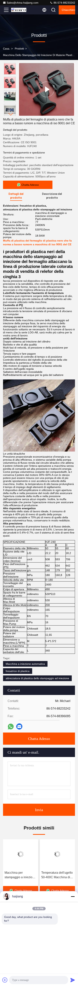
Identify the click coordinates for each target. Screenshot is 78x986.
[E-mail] (19, 726)
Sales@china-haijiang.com (22, 2)
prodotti (19, 48)
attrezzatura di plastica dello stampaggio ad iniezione (37, 678)
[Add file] (5, 980)
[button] (11, 114)
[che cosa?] (11, 726)
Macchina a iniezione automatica (25, 663)
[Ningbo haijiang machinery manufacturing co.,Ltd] (18, 9)
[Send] (73, 980)
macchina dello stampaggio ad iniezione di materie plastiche (39, 55)
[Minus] (72, 896)
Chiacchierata (68, 9)
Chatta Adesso (39, 739)
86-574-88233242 (64, 2)
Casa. (6, 48)
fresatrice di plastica (18, 671)
